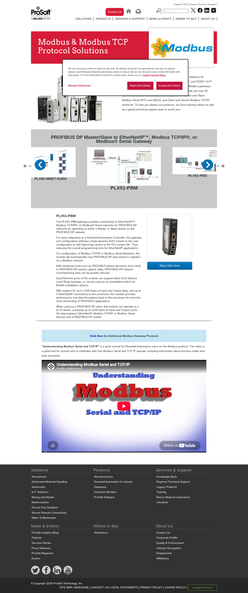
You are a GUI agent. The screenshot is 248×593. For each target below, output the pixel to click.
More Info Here (170, 265)
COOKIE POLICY (175, 587)
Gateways (100, 486)
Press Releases (41, 548)
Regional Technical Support (173, 481)
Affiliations (162, 558)
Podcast (36, 537)
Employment (164, 553)
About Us (208, 18)
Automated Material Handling (49, 481)
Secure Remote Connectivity (49, 512)
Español (212, 4)
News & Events (160, 18)
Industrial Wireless (105, 491)
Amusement (39, 476)
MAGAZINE (82, 587)
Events (36, 558)
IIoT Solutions (40, 491)
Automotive (38, 486)
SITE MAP (66, 587)
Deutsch (203, 4)
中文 (185, 4)
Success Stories (41, 542)
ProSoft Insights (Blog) (45, 532)
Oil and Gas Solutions (45, 507)
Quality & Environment (170, 542)
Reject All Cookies (140, 85)
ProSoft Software (104, 497)
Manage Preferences (79, 85)
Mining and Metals (43, 497)
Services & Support (130, 18)
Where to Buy (186, 18)
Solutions (83, 18)
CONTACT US (99, 587)
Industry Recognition (169, 548)
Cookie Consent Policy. (154, 75)
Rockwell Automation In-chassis (113, 481)
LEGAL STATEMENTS (124, 587)
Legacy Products (166, 486)
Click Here (96, 335)
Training (161, 491)
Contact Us (114, 11)
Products (103, 18)
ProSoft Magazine (42, 553)
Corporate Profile (166, 537)
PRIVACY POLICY (151, 587)
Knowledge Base (166, 476)
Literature (162, 502)
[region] (125, 77)
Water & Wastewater (44, 517)
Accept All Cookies (169, 85)
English (178, 4)
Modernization (40, 502)
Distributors (101, 532)
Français (193, 4)
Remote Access (103, 476)
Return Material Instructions (173, 497)
